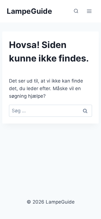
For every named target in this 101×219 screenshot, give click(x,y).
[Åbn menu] (89, 11)
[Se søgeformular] (76, 11)
